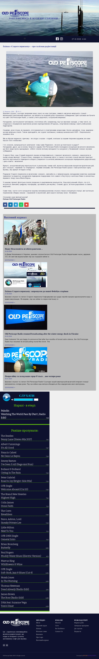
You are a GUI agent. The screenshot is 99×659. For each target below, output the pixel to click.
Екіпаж (38, 628)
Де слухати (78, 628)
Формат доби (79, 623)
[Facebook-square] (57, 38)
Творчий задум (41, 626)
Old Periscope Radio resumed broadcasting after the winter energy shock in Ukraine (41, 334)
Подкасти (77, 631)
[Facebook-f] (4, 645)
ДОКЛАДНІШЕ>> (10, 260)
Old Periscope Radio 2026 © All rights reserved (14, 655)
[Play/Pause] (7, 397)
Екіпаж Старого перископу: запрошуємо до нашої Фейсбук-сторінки (36, 291)
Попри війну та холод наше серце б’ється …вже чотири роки (33, 376)
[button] (24, 38)
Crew (57, 626)
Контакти (39, 634)
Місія (38, 623)
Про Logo (39, 637)
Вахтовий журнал (42, 640)
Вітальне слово (41, 631)
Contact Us (59, 631)
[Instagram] (61, 38)
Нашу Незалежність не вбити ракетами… (24, 249)
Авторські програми (81, 626)
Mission (58, 623)
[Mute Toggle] (12, 400)
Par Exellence (60, 628)
